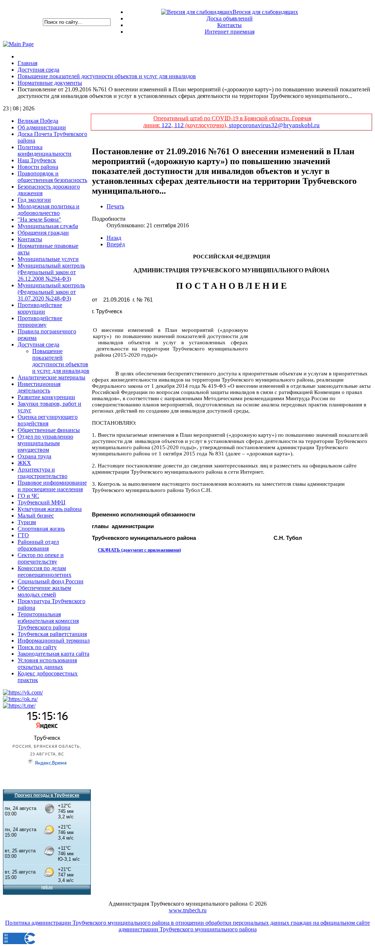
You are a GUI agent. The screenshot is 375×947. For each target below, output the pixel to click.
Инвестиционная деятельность (39, 387)
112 (179, 125)
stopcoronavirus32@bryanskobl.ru (274, 125)
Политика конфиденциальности (44, 150)
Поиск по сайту (37, 647)
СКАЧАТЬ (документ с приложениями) (139, 550)
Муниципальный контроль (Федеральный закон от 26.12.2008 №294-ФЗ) (51, 272)
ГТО (23, 535)
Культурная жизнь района (50, 509)
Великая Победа (38, 121)
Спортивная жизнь (41, 529)
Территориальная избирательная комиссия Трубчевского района (48, 620)
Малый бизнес (36, 515)
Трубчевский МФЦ (42, 502)
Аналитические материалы (51, 377)
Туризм (27, 522)
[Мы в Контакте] (23, 692)
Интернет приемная (230, 32)
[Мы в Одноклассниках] (20, 699)
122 (166, 125)
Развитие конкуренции (46, 397)
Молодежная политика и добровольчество (48, 209)
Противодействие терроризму (40, 321)
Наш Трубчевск (37, 160)
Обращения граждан (43, 233)
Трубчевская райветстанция (52, 634)
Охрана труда (34, 456)
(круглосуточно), (206, 125)
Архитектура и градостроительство (42, 472)
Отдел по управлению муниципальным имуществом (45, 443)
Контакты (229, 25)
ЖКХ (24, 463)
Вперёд (116, 244)
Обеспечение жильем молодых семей (44, 591)
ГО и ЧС (28, 496)
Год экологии (34, 200)
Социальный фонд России (50, 581)
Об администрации (42, 127)
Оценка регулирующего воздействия (48, 420)
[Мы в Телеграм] (19, 705)
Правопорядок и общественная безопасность (52, 176)
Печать (115, 206)
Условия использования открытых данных (47, 663)
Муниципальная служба (48, 226)
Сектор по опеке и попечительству (41, 558)
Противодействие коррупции (40, 308)
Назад (114, 238)
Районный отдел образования (38, 545)
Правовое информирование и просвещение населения (52, 486)
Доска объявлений (230, 18)
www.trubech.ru (188, 910)
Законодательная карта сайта (53, 654)
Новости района (38, 167)
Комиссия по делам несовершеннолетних (44, 571)
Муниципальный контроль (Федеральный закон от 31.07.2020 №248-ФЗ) (51, 292)
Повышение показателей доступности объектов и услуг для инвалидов (60, 361)
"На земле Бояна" (39, 219)
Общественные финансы (49, 430)
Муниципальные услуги (48, 259)
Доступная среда (38, 344)
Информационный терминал (54, 640)
